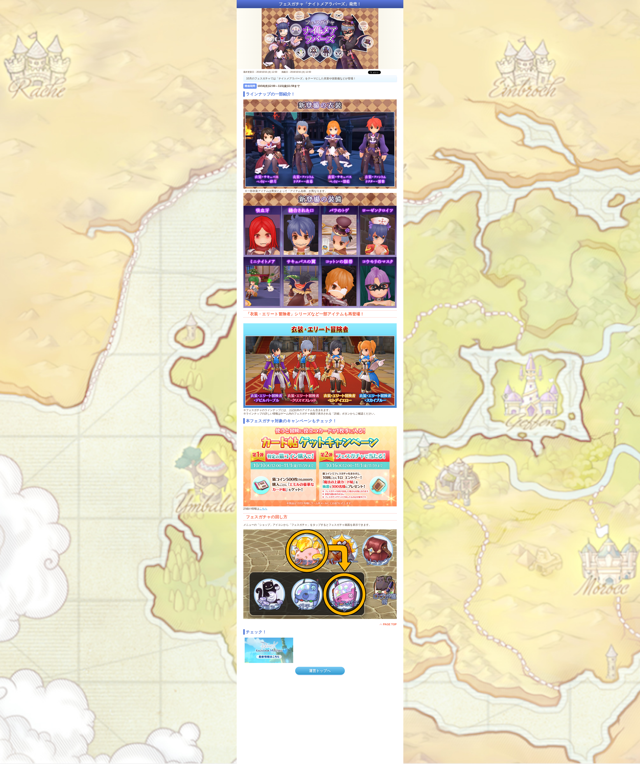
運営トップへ (320, 671)
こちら (263, 508)
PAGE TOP (390, 624)
